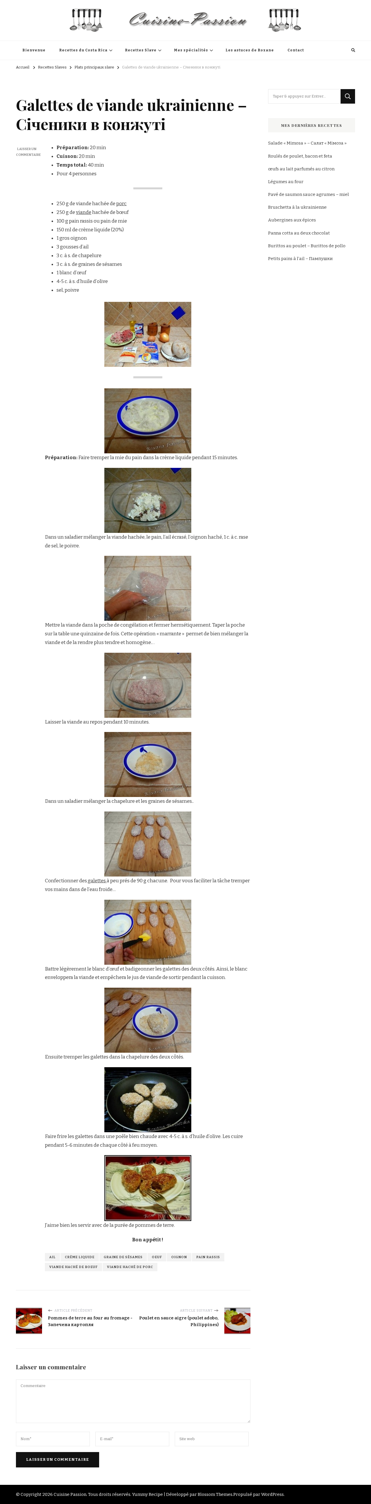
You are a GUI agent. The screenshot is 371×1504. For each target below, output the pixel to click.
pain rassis (208, 1257)
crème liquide (79, 1257)
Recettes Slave (141, 50)
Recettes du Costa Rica (83, 50)
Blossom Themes (215, 1494)
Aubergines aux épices (292, 220)
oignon (179, 1257)
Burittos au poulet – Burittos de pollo (306, 245)
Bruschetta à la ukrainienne (297, 207)
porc (121, 204)
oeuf (157, 1257)
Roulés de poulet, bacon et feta (300, 156)
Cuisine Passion (70, 1494)
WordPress (272, 1494)
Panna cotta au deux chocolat (299, 233)
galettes (97, 881)
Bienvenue (34, 50)
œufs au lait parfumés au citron (301, 169)
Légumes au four (285, 181)
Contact (296, 50)
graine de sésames (123, 1257)
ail (52, 1257)
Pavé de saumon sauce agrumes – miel (308, 194)
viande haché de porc (130, 1267)
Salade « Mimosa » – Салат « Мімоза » (307, 143)
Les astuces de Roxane (249, 50)
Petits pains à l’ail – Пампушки (300, 258)
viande (83, 212)
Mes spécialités (191, 50)
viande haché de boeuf (73, 1267)
